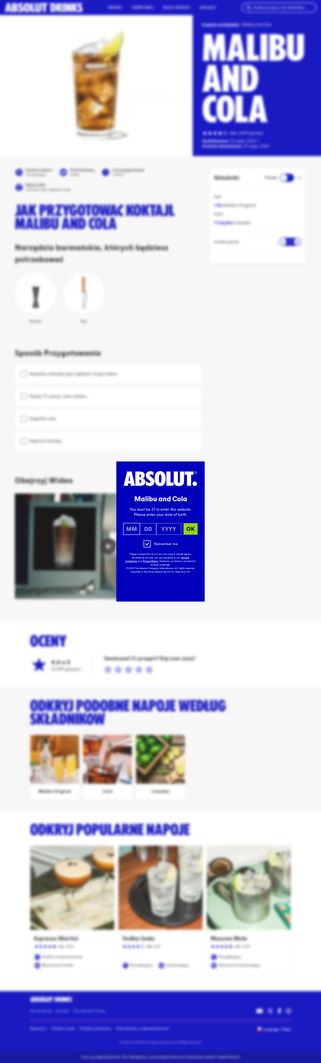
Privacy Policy (150, 561)
